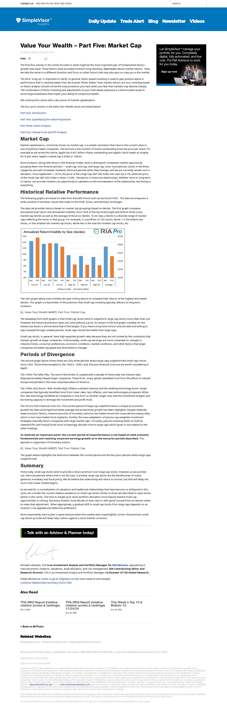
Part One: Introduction (33, 112)
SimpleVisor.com (30, 642)
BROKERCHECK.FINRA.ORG (97, 652)
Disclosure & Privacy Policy (36, 652)
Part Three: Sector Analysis (35, 125)
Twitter (45, 578)
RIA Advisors (120, 565)
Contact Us (27, 3)
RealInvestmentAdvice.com (85, 642)
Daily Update (102, 21)
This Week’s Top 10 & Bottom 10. (126, 603)
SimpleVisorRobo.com (54, 642)
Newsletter (173, 21)
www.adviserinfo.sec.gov (41, 684)
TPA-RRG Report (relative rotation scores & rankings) (40, 603)
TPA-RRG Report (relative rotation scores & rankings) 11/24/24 (85, 605)
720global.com (67, 578)
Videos (197, 21)
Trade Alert (132, 21)
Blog (153, 21)
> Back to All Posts (32, 627)
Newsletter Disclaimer (66, 652)
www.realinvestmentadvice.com (75, 684)
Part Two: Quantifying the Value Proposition (45, 119)
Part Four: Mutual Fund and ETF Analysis (43, 132)
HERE (115, 198)
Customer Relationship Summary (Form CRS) (46, 582)
